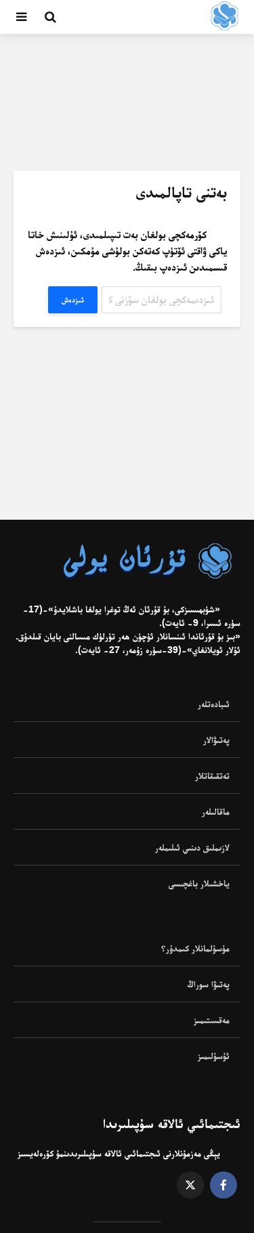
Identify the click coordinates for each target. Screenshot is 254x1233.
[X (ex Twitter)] (190, 1184)
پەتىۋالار (216, 739)
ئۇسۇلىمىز (214, 1055)
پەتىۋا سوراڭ (209, 984)
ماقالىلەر (216, 811)
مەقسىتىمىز (212, 1019)
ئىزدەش (73, 300)
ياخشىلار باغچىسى (199, 883)
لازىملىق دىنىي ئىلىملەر (192, 847)
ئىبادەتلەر (214, 703)
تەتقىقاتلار (212, 775)
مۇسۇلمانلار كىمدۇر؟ (195, 948)
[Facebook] (223, 1184)
